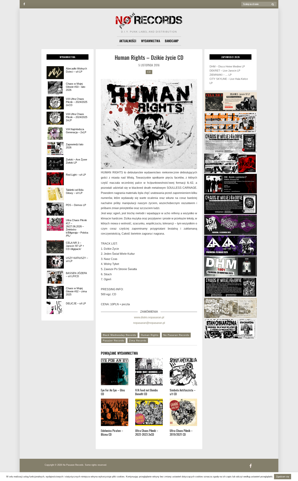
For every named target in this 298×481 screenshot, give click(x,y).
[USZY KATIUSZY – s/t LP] (55, 262)
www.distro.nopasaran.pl (149, 317)
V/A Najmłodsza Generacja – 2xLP (76, 131)
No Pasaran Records (176, 335)
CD (149, 72)
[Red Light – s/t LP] (55, 178)
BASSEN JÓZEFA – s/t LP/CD (76, 275)
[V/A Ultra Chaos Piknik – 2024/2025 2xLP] (55, 118)
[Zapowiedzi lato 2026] (55, 148)
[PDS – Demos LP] (55, 209)
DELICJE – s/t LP (76, 303)
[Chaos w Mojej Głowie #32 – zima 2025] (55, 292)
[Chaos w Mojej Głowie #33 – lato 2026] (55, 87)
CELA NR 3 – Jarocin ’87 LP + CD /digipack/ (75, 245)
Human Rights (149, 335)
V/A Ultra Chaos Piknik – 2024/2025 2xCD (76, 102)
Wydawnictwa (150, 41)
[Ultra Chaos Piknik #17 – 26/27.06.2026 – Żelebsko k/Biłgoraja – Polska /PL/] (55, 224)
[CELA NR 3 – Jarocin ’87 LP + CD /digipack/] (55, 246)
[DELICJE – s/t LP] (55, 307)
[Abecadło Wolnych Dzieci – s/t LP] (55, 72)
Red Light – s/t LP (76, 174)
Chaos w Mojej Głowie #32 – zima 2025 (76, 291)
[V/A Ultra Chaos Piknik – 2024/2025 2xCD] (55, 103)
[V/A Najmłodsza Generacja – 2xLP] (55, 133)
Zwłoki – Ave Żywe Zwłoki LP (76, 161)
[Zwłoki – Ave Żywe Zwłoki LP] (55, 163)
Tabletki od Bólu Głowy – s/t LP (74, 191)
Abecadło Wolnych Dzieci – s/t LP (76, 70)
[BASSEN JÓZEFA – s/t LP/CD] (55, 277)
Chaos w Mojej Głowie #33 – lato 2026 (75, 86)
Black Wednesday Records (119, 335)
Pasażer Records (113, 340)
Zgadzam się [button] (282, 476)
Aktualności (127, 41)
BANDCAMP (172, 41)
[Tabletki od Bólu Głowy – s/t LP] (55, 194)
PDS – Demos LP (76, 205)
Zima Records (137, 340)
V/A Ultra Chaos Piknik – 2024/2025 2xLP (76, 117)
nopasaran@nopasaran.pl (149, 322)
